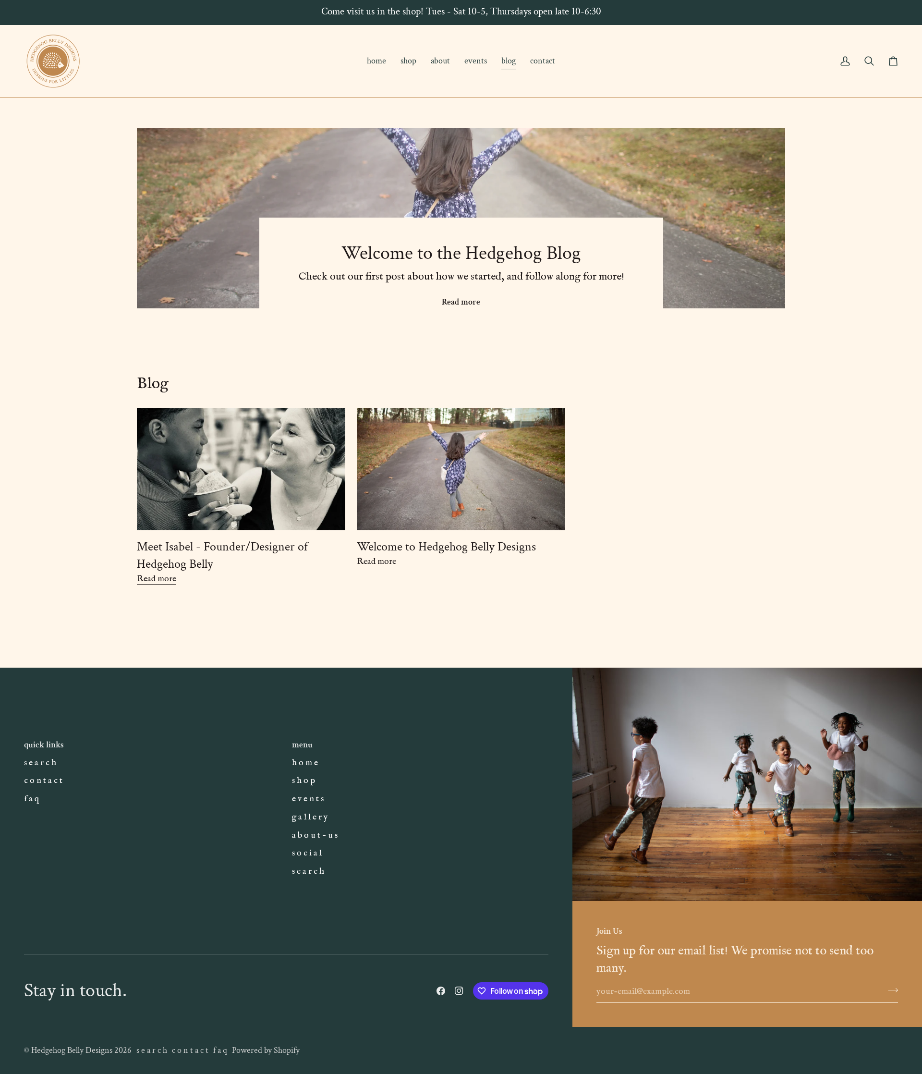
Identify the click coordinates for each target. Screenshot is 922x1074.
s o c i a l (307, 853)
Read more (461, 301)
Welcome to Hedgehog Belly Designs (446, 546)
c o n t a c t (43, 780)
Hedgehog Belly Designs (71, 1050)
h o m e (305, 762)
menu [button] (302, 744)
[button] (408, 61)
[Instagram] (459, 991)
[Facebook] (441, 991)
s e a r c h (40, 762)
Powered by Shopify (266, 1050)
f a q (31, 798)
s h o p (303, 780)
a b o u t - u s (315, 835)
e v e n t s (308, 798)
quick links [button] (44, 744)
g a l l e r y (310, 817)
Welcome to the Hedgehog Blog (461, 253)
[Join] (890, 990)
